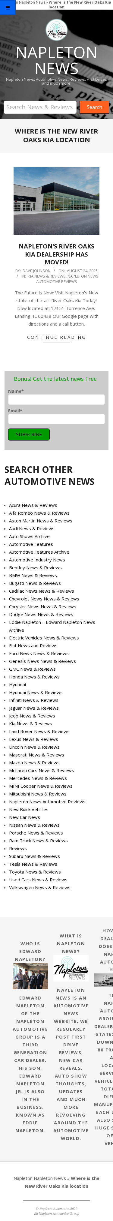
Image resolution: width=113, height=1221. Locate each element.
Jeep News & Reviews (32, 716)
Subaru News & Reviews (34, 856)
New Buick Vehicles (29, 809)
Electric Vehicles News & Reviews (44, 638)
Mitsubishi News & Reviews (38, 794)
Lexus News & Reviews (33, 739)
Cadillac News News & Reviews (41, 591)
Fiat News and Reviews (33, 645)
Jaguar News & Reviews (34, 708)
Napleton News (50, 1178)
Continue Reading (56, 337)
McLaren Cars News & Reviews (41, 770)
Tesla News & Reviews (33, 864)
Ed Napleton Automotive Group (56, 1213)
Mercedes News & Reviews (38, 778)
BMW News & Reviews (33, 575)
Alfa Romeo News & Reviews (39, 513)
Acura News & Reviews (33, 505)
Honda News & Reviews (34, 677)
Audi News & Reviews (32, 528)
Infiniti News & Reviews (33, 700)
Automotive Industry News (37, 560)
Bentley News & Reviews (35, 567)
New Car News (24, 817)
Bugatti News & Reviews (35, 583)
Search (56, 98)
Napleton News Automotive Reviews (67, 278)
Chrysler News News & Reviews (42, 606)
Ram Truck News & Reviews (38, 841)
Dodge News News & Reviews (41, 614)
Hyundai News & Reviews (36, 692)
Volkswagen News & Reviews (40, 887)
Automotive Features (31, 544)
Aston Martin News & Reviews (40, 521)
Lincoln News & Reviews (34, 747)
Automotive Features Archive (39, 552)
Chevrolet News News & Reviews (44, 599)
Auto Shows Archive (29, 536)
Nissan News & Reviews (34, 825)
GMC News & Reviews (32, 669)
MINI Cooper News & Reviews (41, 786)
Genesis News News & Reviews (42, 661)
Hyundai (17, 684)
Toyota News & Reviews (35, 872)
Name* (16, 391)
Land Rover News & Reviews (39, 731)
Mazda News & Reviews (34, 762)
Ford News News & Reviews (39, 653)
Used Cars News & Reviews (38, 880)
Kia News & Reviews (47, 276)
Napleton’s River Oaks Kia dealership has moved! (56, 254)
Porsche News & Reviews (36, 833)
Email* (15, 411)
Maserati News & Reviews (36, 755)
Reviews (18, 848)
